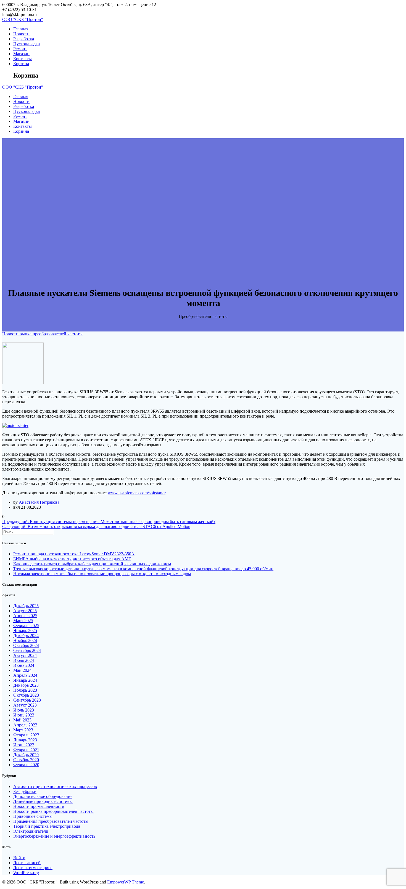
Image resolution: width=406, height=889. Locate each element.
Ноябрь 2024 (25, 640)
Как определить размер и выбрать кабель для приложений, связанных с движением (92, 563)
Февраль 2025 (26, 625)
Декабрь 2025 (26, 605)
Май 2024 (22, 670)
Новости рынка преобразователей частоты (42, 333)
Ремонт (20, 48)
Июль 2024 (23, 660)
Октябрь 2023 (26, 695)
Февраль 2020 (26, 764)
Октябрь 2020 (26, 759)
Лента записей (27, 862)
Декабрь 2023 (26, 685)
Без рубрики (24, 791)
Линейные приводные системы (43, 801)
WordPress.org (26, 872)
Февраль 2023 (26, 735)
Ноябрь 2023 (25, 690)
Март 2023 (23, 730)
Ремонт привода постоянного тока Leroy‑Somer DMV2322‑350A (74, 553)
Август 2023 (25, 705)
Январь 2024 (25, 680)
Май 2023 (22, 720)
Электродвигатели (30, 831)
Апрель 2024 (25, 675)
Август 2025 (25, 610)
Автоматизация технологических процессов (55, 786)
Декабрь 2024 (26, 635)
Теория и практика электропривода (46, 826)
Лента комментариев (32, 867)
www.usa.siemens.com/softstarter (136, 492)
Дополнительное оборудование (42, 796)
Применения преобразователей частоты (50, 821)
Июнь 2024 (23, 665)
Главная (20, 28)
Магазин (21, 53)
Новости (21, 33)
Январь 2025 (25, 630)
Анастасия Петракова (39, 502)
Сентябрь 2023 (27, 700)
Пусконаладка (26, 43)
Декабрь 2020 (26, 754)
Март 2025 (23, 620)
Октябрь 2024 (26, 645)
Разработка (23, 38)
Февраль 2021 (26, 749)
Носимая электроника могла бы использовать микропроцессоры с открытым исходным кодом (102, 573)
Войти (19, 857)
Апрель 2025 (25, 615)
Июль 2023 (23, 710)
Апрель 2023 (25, 725)
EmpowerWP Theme (125, 882)
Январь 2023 (25, 739)
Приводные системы (32, 816)
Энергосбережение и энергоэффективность (54, 836)
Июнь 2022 (23, 744)
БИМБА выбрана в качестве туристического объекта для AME (72, 558)
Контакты (22, 58)
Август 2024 (25, 655)
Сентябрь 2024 (27, 650)
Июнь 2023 (23, 715)
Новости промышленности (38, 806)
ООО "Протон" (22, 19)
